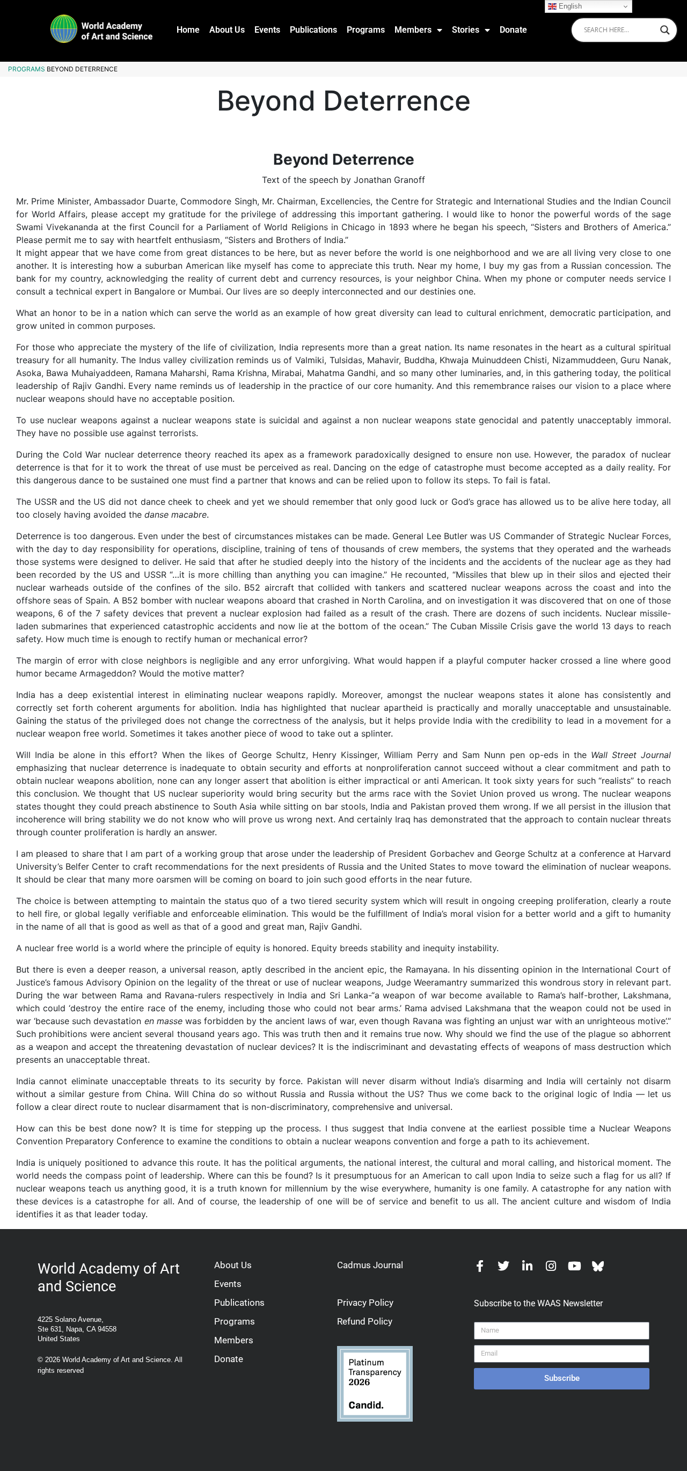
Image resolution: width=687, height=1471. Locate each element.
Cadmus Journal (370, 1265)
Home (188, 30)
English (569, 6)
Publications (313, 30)
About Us (227, 30)
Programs (366, 30)
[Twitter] (503, 1266)
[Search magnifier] (665, 30)
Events (267, 30)
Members (413, 30)
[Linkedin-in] (527, 1266)
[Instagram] (551, 1266)
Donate (513, 30)
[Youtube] (574, 1266)
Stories (465, 30)
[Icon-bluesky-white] (598, 1266)
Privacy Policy (365, 1302)
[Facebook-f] (480, 1266)
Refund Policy (364, 1321)
